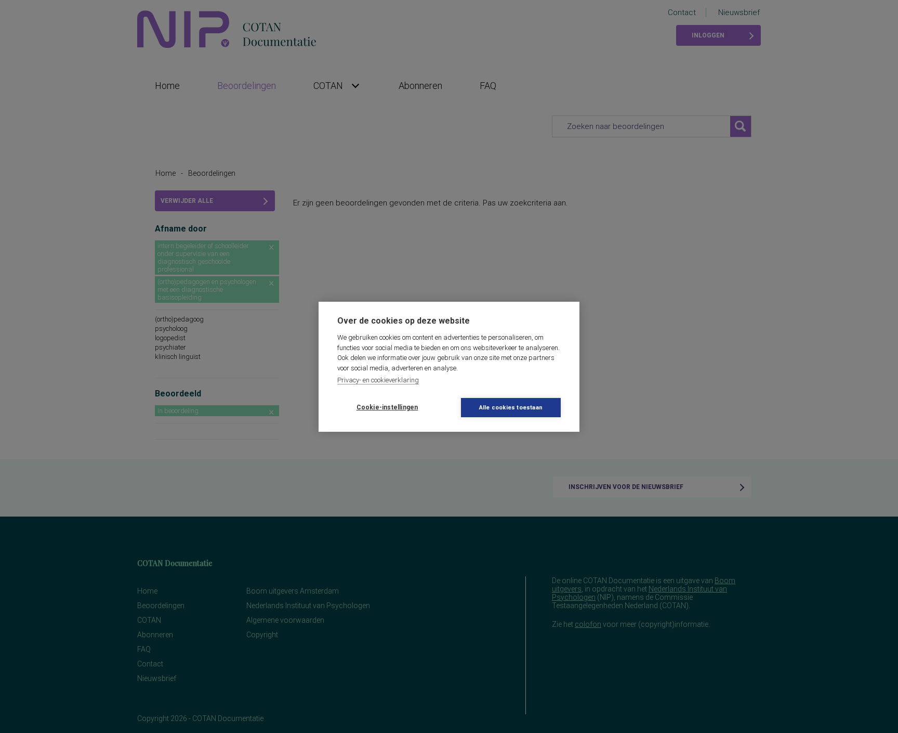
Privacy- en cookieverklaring (378, 380)
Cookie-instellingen (387, 407)
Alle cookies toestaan (511, 407)
